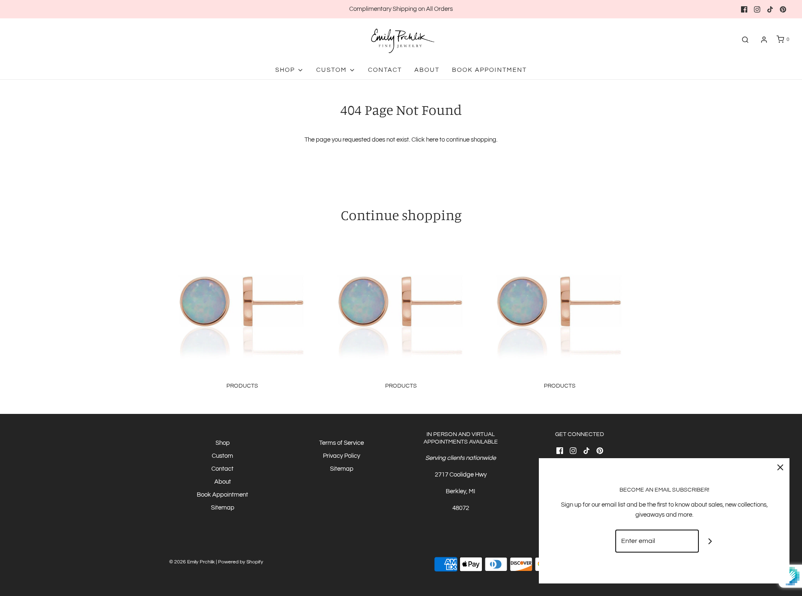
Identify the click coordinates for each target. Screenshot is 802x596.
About (426, 70)
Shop (223, 443)
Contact (385, 70)
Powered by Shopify (240, 562)
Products (242, 386)
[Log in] (764, 39)
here (432, 140)
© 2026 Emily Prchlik (192, 562)
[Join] (710, 541)
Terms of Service (341, 443)
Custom (222, 456)
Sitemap (222, 508)
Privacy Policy (341, 456)
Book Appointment (489, 70)
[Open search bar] (745, 39)
